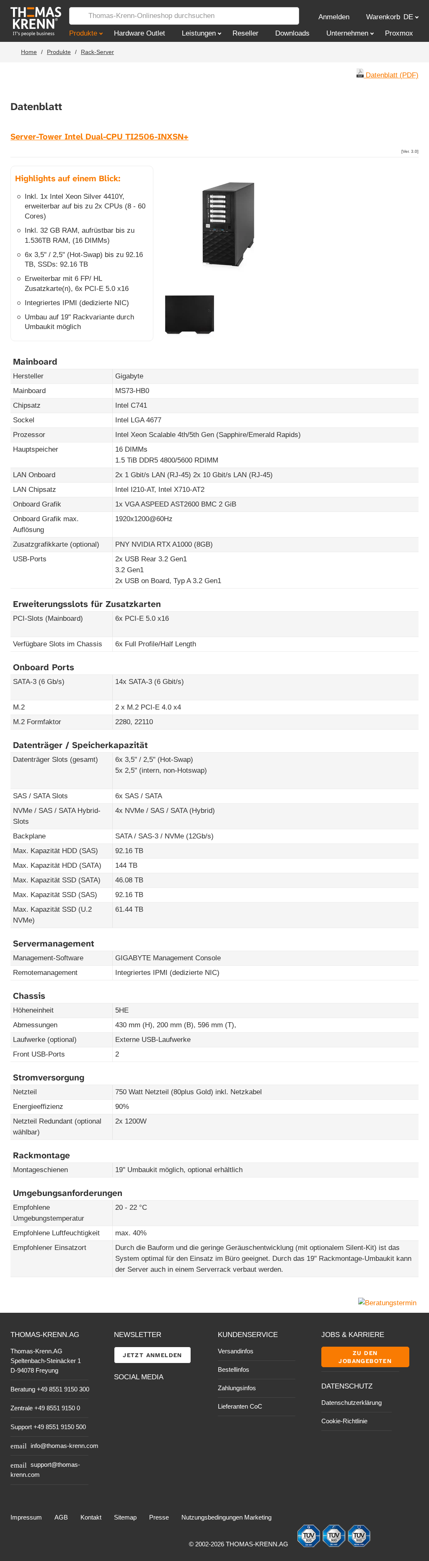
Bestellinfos (233, 1369)
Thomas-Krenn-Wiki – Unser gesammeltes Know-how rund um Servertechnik (166, 1416)
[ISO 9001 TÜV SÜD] (309, 1545)
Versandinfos (235, 1351)
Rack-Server (97, 52)
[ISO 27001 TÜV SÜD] (359, 1545)
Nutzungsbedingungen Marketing (226, 1517)
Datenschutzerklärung (351, 1402)
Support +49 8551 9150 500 (48, 1426)
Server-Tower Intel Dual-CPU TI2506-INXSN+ (99, 136)
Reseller (245, 33)
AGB (61, 1517)
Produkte (83, 33)
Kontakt (90, 1517)
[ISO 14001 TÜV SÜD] (334, 1545)
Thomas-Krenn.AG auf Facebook (121, 1398)
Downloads (292, 33)
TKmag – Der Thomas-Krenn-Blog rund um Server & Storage (166, 1398)
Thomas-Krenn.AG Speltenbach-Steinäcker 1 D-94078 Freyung (45, 1361)
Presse (159, 1517)
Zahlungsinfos (237, 1387)
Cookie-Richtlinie (344, 1421)
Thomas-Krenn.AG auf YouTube (140, 1398)
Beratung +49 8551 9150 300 (49, 1389)
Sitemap (125, 1517)
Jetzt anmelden (152, 1355)
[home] (27, 21)
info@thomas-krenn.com (64, 1445)
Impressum (26, 1517)
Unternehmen (347, 33)
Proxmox (399, 33)
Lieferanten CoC (240, 1406)
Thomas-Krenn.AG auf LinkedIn (121, 1417)
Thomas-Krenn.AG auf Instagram (140, 1417)
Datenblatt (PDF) (391, 75)
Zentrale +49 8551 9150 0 (45, 1408)
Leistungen (199, 33)
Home (29, 52)
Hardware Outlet (139, 33)
